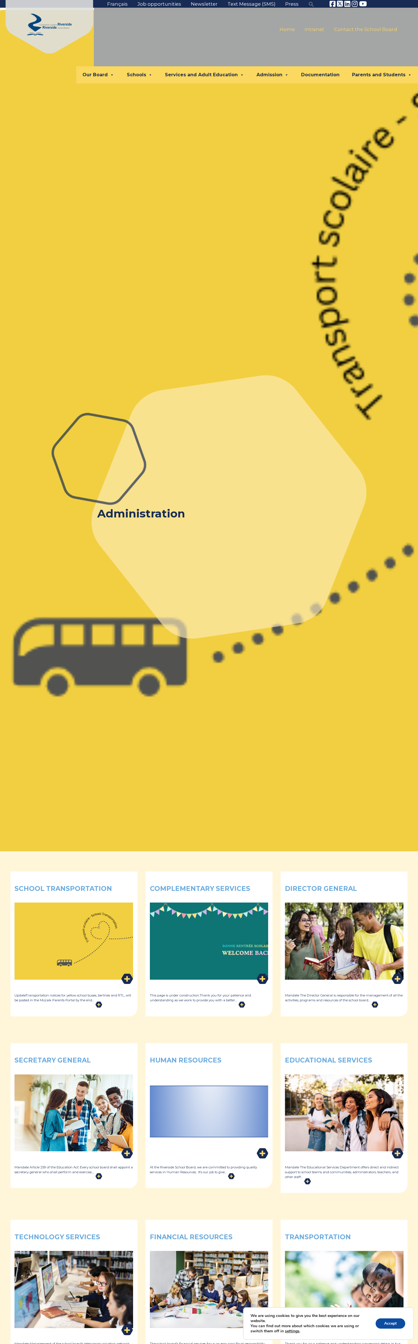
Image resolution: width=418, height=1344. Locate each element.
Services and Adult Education (201, 74)
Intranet (314, 29)
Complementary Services (200, 889)
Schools (136, 74)
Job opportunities (159, 4)
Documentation (320, 74)
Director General (321, 889)
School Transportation (63, 889)
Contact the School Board (365, 29)
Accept (390, 1323)
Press (292, 4)
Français (117, 4)
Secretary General (53, 1060)
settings (292, 1331)
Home (287, 29)
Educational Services (328, 1060)
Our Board (95, 74)
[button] (311, 4)
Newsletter (204, 4)
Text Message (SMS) (251, 4)
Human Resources (186, 1060)
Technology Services (57, 1237)
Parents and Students (378, 74)
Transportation (318, 1237)
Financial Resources (191, 1237)
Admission (269, 74)
